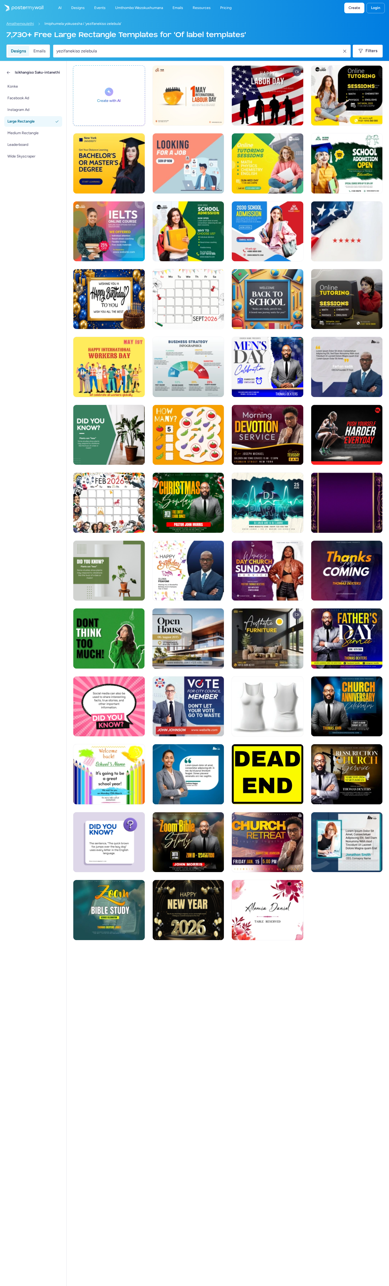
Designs (18, 50)
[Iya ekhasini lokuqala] (21, 8)
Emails (39, 50)
